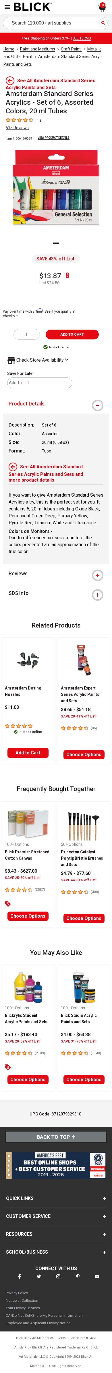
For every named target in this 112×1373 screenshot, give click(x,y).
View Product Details (53, 137)
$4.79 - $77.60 (75, 873)
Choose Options (83, 754)
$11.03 (12, 707)
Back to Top (53, 1137)
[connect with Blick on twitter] (39, 1280)
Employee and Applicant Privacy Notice (38, 1323)
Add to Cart (28, 753)
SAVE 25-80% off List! (22, 878)
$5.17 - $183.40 (21, 1034)
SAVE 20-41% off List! (78, 716)
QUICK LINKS (20, 1198)
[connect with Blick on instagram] (58, 1280)
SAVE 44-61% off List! (78, 880)
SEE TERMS (82, 38)
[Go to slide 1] (56, 243)
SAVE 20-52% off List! (22, 1041)
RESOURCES (19, 1234)
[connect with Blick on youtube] (97, 1280)
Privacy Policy (17, 1293)
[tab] (56, 404)
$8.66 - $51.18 (75, 709)
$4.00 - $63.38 (75, 1034)
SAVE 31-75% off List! (78, 1041)
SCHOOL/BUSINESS (27, 1252)
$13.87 (50, 276)
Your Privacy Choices (23, 1308)
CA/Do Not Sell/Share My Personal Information (44, 1315)
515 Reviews (17, 127)
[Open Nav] (7, 7)
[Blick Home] (33, 7)
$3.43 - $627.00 (21, 871)
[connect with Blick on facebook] (19, 1280)
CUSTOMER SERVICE (28, 1216)
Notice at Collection (22, 1300)
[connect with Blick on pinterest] (78, 1280)
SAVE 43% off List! (56, 259)
